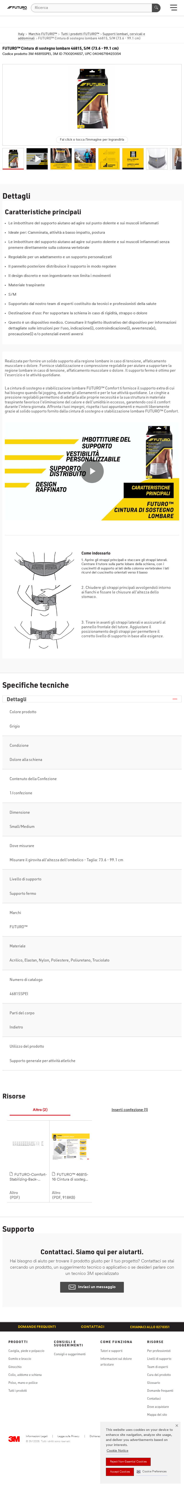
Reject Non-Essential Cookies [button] (128, 1461)
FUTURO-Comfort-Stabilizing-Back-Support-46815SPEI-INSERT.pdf (28, 1177)
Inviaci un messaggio (96, 1287)
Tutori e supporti (111, 1351)
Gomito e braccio (19, 1359)
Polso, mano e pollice (23, 1383)
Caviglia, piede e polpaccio (26, 1351)
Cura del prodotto (159, 1375)
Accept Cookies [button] (120, 1471)
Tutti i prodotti (17, 1390)
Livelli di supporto (159, 1359)
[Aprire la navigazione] (173, 9)
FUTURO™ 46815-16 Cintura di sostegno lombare (71, 1177)
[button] (151, 1472)
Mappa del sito (157, 1414)
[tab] (40, 1110)
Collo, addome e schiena (25, 1375)
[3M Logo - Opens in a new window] (17, 8)
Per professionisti (159, 1351)
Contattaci (92, 1327)
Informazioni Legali (36, 1436)
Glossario (153, 1383)
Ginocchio (15, 1367)
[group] (13, 159)
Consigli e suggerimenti (70, 1354)
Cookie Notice (117, 1451)
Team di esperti (157, 1367)
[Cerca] (156, 8)
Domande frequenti (37, 1327)
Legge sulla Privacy (69, 1436)
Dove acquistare (158, 1407)
